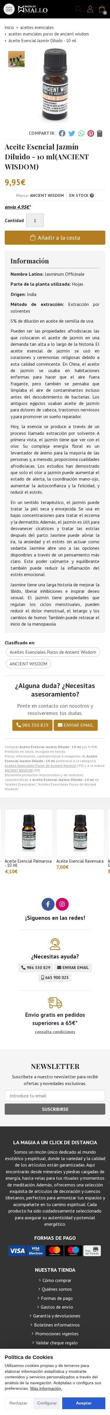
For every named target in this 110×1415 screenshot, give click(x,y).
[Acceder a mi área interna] (90, 9)
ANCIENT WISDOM (19, 770)
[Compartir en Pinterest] (90, 133)
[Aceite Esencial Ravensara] (80, 833)
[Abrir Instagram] (62, 904)
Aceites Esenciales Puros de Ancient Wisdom (40, 765)
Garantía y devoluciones (56, 1316)
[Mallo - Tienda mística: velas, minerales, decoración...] (33, 9)
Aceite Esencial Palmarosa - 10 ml (28, 863)
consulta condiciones (55, 1031)
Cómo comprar (57, 1280)
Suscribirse (55, 1109)
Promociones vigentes (57, 1333)
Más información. (46, 1388)
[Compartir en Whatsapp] (81, 133)
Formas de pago (57, 1298)
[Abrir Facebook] (48, 904)
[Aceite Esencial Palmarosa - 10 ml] (29, 833)
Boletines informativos (57, 1325)
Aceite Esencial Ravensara (80, 861)
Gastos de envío (57, 1307)
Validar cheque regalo (57, 1343)
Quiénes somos (57, 1289)
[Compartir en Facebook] (61, 133)
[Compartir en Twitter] (71, 133)
